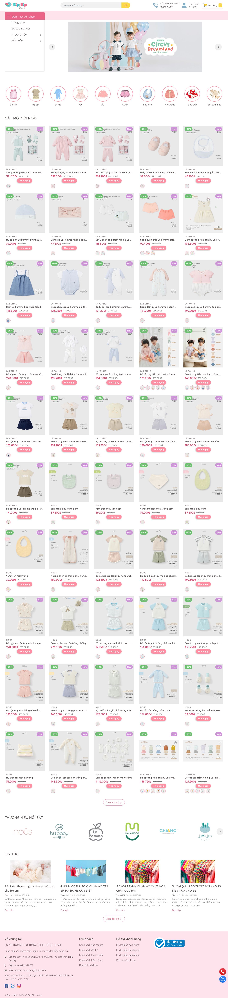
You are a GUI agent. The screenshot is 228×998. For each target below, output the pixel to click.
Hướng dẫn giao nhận (127, 954)
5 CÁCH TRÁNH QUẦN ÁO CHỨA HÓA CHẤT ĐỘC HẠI (140, 888)
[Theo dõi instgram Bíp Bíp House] (19, 985)
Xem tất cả (113, 802)
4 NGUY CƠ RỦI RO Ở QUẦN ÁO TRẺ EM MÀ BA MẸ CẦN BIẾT (84, 888)
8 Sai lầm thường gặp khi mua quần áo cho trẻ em (29, 888)
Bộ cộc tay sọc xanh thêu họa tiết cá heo (118, 643)
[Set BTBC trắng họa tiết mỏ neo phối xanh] (203, 684)
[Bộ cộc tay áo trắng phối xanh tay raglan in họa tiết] (159, 616)
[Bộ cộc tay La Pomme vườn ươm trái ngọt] (114, 415)
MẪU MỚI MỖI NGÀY (21, 118)
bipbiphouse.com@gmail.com (30, 970)
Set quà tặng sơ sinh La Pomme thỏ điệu (73, 172)
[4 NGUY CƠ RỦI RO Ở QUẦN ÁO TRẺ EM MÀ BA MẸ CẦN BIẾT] (86, 871)
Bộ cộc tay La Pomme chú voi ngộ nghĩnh (29, 441)
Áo (102, 104)
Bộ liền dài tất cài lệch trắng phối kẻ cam (73, 777)
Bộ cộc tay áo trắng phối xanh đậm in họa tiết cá (78, 710)
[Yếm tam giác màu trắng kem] (159, 482)
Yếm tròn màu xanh (195, 508)
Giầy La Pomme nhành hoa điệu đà (159, 172)
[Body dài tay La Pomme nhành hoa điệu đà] (159, 280)
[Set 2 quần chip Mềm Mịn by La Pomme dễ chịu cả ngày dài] (114, 213)
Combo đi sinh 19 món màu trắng (114, 777)
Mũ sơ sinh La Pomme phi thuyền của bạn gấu (31, 239)
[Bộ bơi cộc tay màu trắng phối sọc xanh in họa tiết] (203, 549)
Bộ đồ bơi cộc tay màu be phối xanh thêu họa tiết (167, 576)
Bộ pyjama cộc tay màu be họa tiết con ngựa (31, 643)
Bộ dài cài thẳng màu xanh (155, 710)
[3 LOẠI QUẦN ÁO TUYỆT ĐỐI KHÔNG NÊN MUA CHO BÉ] (197, 871)
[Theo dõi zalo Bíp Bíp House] (13, 985)
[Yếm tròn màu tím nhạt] (114, 482)
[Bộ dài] (58, 94)
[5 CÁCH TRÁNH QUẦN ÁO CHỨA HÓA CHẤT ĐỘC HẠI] (142, 871)
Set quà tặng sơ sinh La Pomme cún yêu (28, 172)
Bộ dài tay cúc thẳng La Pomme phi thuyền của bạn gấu (126, 374)
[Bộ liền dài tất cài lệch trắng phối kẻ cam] (69, 751)
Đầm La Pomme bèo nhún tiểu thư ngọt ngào (31, 307)
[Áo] (103, 94)
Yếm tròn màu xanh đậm (64, 508)
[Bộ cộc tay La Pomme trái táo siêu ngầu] (69, 415)
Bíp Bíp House (35, 995)
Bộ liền (13, 104)
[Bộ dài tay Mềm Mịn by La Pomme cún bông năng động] (159, 347)
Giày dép (192, 104)
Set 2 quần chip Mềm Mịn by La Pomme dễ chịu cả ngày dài (128, 239)
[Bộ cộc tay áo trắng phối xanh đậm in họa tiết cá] (69, 684)
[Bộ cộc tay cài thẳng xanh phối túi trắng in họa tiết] (203, 616)
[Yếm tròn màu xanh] (203, 482)
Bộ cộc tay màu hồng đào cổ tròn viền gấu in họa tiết (35, 710)
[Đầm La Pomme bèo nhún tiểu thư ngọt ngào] (25, 280)
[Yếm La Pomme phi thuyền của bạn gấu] (203, 146)
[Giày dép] (192, 94)
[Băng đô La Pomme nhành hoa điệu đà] (69, 213)
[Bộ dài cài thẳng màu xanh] (159, 684)
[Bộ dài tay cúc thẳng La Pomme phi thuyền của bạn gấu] (114, 347)
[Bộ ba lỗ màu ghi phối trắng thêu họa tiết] (114, 684)
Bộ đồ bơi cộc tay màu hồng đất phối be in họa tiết (124, 576)
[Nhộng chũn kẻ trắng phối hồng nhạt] (69, 549)
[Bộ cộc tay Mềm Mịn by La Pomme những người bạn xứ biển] (159, 751)
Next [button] (218, 47)
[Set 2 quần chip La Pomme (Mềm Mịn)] (159, 213)
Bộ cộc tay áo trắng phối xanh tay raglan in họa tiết (169, 643)
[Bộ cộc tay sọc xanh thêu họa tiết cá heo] (114, 616)
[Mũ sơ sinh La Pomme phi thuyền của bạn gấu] (25, 213)
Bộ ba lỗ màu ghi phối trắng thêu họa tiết (118, 710)
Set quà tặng (214, 104)
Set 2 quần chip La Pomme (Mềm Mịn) (160, 239)
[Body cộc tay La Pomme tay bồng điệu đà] (203, 280)
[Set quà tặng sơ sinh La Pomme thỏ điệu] (69, 146)
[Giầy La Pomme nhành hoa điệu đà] (159, 146)
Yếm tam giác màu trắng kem (156, 508)
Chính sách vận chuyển (91, 944)
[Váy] (80, 94)
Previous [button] (52, 47)
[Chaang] (168, 831)
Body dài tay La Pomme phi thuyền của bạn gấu (122, 307)
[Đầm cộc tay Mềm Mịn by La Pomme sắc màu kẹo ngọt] (203, 213)
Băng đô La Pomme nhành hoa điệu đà (72, 239)
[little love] (205, 831)
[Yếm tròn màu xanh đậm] (69, 482)
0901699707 (166, 6)
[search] (125, 5)
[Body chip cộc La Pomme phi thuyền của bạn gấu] (69, 280)
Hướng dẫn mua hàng (127, 944)
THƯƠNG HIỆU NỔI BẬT (24, 817)
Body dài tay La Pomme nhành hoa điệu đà (164, 307)
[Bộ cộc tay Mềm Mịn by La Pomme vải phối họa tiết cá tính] (203, 347)
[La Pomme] (96, 831)
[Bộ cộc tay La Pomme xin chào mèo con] (203, 415)
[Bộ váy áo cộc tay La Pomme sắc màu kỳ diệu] (25, 347)
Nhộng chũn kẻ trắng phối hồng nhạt (71, 576)
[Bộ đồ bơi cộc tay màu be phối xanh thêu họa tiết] (159, 549)
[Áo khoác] (170, 94)
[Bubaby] (59, 831)
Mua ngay (25, 180)
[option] (135, 47)
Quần (125, 104)
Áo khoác (170, 104)
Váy (80, 104)
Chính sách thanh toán (91, 954)
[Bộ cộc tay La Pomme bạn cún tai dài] (159, 415)
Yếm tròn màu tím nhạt (108, 508)
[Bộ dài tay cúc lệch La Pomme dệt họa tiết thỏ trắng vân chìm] (69, 347)
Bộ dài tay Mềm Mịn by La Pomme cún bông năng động (170, 374)
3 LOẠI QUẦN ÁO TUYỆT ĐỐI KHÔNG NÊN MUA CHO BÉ (196, 888)
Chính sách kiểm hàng (90, 960)
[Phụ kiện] (147, 94)
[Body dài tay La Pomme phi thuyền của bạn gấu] (114, 280)
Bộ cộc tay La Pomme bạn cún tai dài (160, 441)
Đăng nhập (194, 7)
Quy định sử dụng (88, 965)
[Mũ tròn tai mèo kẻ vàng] (25, 751)
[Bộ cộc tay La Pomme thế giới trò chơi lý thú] (25, 482)
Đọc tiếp (9, 910)
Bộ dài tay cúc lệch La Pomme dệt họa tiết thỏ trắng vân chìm (85, 374)
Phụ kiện (147, 104)
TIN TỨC (11, 854)
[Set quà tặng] (214, 94)
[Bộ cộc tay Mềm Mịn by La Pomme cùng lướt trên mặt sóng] (203, 751)
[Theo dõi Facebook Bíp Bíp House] (6, 985)
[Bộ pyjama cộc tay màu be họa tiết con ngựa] (25, 616)
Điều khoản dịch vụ (126, 960)
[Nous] (23, 831)
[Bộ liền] (13, 94)
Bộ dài (58, 104)
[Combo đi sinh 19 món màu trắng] (114, 751)
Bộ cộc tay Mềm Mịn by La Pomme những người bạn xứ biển (172, 777)
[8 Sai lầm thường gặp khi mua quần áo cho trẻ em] (30, 871)
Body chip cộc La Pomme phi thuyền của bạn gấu (78, 307)
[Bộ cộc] (36, 94)
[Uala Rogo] (132, 831)
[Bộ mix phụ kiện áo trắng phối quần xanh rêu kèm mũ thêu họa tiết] (69, 616)
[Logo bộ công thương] (169, 942)
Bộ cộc (35, 104)
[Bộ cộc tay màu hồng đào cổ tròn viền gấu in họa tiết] (25, 684)
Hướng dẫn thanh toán (128, 950)
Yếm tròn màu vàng (17, 576)
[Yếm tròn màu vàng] (25, 549)
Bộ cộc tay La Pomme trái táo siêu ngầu (73, 441)
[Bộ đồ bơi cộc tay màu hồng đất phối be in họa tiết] (114, 549)
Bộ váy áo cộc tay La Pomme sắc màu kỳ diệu (31, 374)
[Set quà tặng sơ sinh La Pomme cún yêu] (25, 146)
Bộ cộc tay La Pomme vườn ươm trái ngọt (118, 441)
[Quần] (125, 94)
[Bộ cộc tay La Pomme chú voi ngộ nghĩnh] (25, 415)
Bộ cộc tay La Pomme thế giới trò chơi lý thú (30, 508)
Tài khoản (194, 3)
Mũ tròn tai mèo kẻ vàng (19, 777)
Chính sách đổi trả (88, 950)
